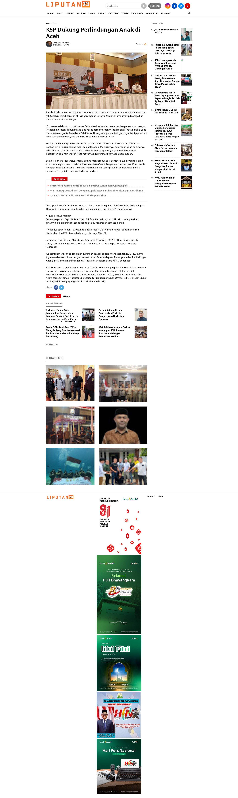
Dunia (92, 13)
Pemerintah (152, 13)
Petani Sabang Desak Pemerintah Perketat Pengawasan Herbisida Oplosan (111, 315)
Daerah (69, 13)
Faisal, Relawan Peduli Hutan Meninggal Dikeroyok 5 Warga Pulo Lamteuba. (167, 49)
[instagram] (168, 6)
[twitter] (181, 6)
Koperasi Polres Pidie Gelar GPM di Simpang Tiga (78, 195)
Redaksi (151, 496)
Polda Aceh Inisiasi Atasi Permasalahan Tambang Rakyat (166, 148)
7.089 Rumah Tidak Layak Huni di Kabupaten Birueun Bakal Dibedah (165, 182)
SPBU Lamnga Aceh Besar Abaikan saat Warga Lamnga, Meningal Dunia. (165, 64)
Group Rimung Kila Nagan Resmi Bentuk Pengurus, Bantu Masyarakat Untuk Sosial (166, 166)
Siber (160, 496)
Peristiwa (113, 13)
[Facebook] (56, 287)
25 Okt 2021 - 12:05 (59, 45)
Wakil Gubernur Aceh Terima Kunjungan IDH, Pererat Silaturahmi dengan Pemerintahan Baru (114, 332)
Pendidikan (137, 13)
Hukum (101, 13)
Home (50, 13)
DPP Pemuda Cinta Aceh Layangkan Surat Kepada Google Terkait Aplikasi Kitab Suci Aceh (167, 98)
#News (66, 296)
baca (140, 44)
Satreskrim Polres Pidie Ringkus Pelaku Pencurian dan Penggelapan (88, 185)
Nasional (81, 13)
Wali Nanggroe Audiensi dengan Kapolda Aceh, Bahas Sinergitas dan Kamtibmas (96, 190)
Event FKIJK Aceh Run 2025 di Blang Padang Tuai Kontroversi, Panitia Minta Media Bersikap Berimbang (63, 332)
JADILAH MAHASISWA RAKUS (166, 31)
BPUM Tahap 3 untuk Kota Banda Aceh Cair (166, 111)
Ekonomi (165, 13)
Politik (124, 13)
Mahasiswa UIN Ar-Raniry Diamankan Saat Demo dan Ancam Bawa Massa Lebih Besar (167, 81)
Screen (155, 5)
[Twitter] (61, 287)
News (60, 13)
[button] (189, 12)
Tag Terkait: (53, 296)
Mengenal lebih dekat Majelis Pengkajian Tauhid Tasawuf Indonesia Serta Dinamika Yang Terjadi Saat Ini (167, 132)
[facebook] (174, 6)
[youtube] (187, 6)
